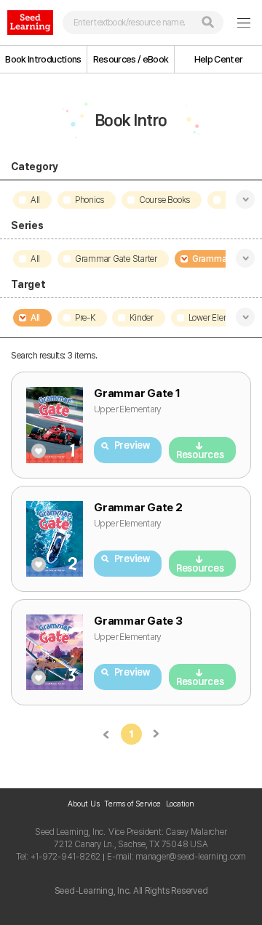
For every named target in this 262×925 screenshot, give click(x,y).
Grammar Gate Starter (116, 259)
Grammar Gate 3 (138, 621)
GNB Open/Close (244, 22)
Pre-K (85, 318)
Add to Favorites (38, 451)
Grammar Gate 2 (138, 507)
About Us (83, 804)
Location (180, 804)
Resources (200, 455)
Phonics (89, 200)
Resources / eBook (131, 59)
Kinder (142, 318)
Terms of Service (132, 804)
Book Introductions (43, 59)
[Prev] (106, 734)
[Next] (156, 734)
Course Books (164, 200)
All (35, 200)
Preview (132, 445)
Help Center (218, 59)
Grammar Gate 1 (137, 393)
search (208, 22)
